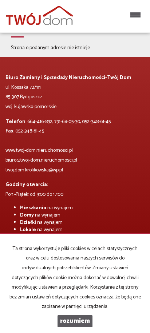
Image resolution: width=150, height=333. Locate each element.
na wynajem (46, 208)
